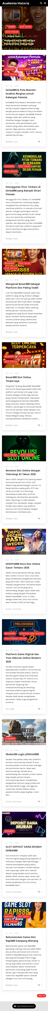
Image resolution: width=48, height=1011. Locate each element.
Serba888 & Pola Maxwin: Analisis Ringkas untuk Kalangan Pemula (21, 93)
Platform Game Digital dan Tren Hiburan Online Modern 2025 (23, 657)
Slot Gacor (25, 27)
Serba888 (9, 69)
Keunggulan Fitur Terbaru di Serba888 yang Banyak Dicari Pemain (23, 190)
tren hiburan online (15, 639)
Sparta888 (10, 548)
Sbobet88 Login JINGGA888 (22, 754)
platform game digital (31, 634)
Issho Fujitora (13, 609)
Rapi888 (9, 917)
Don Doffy (10, 709)
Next (40, 996)
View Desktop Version (25, 1006)
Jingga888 (10, 739)
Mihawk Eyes (14, 36)
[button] (45, 3)
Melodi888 (10, 634)
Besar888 (10, 27)
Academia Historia (15, 3)
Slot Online (12, 32)
